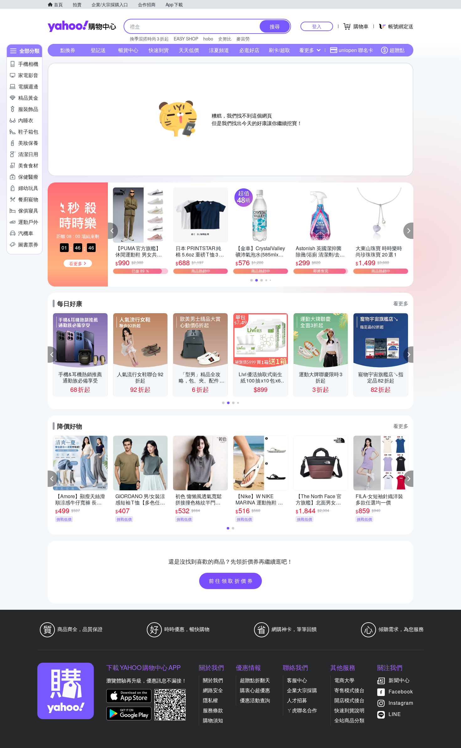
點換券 (67, 50)
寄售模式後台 (349, 690)
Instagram (401, 702)
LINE (395, 714)
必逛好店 (249, 50)
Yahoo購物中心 (82, 26)
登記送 (98, 50)
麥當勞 (243, 38)
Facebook (401, 691)
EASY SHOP (186, 38)
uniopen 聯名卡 (356, 50)
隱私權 (210, 700)
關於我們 (213, 680)
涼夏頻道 (219, 50)
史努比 (224, 38)
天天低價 (189, 50)
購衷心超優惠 (255, 690)
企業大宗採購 (302, 690)
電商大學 (344, 680)
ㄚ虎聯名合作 (302, 710)
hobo (208, 38)
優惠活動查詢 (255, 700)
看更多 (306, 50)
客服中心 (297, 680)
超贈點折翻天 (255, 680)
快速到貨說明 (349, 710)
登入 (316, 26)
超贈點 (397, 50)
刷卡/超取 (279, 50)
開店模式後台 (349, 700)
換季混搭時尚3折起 (149, 38)
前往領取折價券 (231, 580)
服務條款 (213, 710)
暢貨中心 (128, 50)
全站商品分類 (349, 720)
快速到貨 (159, 50)
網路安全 (213, 690)
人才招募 (297, 700)
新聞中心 (399, 680)
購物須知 (213, 720)
